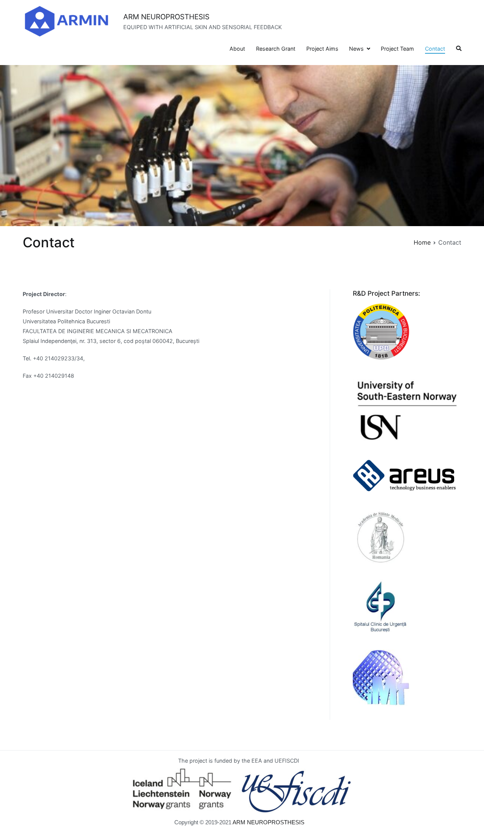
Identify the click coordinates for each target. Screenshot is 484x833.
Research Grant (275, 48)
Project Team (397, 48)
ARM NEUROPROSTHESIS (166, 16)
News (356, 48)
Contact (435, 48)
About (237, 48)
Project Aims (322, 48)
